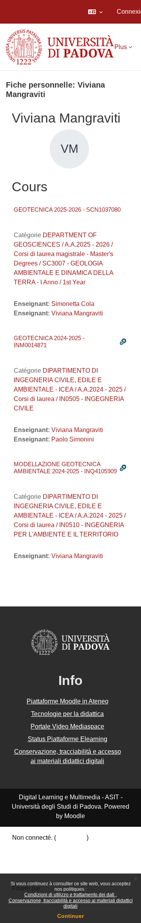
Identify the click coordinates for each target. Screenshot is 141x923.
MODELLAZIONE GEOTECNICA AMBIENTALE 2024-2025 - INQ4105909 (65, 467)
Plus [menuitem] (120, 47)
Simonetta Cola (72, 303)
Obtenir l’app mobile (40, 866)
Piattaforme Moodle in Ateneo (67, 701)
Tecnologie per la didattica (67, 714)
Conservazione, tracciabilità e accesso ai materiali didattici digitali (71, 903)
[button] (95, 12)
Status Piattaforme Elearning (67, 739)
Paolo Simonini (72, 439)
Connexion (71, 837)
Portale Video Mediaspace (67, 726)
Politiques (26, 856)
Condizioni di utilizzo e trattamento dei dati (70, 894)
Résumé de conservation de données (64, 847)
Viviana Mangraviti (77, 313)
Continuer (70, 916)
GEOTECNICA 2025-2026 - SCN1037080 (67, 209)
